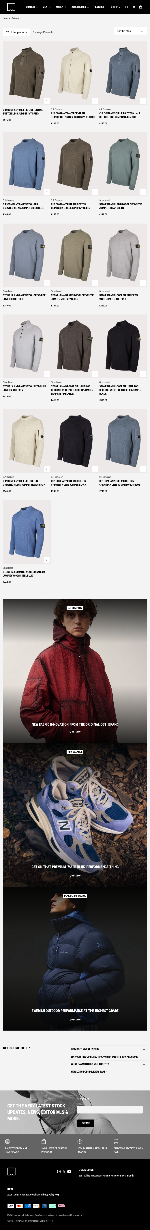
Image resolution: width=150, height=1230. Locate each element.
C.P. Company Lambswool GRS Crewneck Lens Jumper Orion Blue (23, 206)
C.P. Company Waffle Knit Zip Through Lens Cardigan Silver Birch (72, 115)
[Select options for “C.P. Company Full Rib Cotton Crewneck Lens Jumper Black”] (95, 469)
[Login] (134, 7)
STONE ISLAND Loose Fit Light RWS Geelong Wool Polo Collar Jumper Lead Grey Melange (72, 390)
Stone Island (104, 200)
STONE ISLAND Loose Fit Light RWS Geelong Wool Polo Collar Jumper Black (120, 390)
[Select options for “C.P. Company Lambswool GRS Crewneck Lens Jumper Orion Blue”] (47, 192)
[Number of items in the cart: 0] (140, 7)
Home (5, 18)
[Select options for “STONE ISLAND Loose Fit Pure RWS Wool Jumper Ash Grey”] (143, 283)
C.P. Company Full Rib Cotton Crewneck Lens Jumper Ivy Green (70, 206)
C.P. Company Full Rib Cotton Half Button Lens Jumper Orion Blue (119, 115)
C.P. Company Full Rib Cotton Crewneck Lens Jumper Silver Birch (24, 482)
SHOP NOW (75, 731)
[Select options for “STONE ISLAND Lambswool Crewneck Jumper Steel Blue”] (47, 283)
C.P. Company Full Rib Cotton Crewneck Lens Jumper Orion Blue (119, 482)
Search (127, 7)
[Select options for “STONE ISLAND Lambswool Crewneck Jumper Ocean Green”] (143, 192)
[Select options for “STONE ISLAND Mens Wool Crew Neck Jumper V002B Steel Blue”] (47, 560)
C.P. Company (56, 109)
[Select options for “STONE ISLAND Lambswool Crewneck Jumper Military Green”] (95, 283)
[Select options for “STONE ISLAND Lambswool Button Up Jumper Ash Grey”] (47, 374)
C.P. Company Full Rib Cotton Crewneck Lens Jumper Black (68, 482)
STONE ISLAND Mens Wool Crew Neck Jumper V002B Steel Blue (24, 573)
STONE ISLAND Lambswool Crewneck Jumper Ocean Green (120, 206)
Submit (86, 1123)
